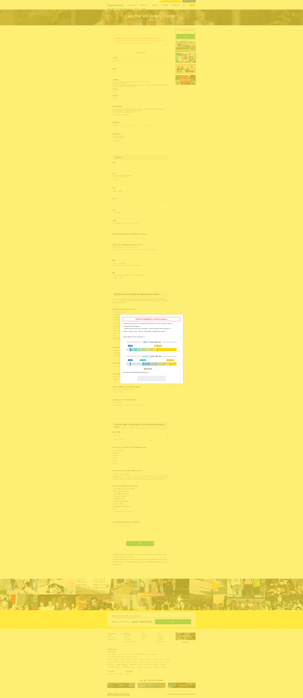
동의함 (151, 378)
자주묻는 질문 (139, 372)
